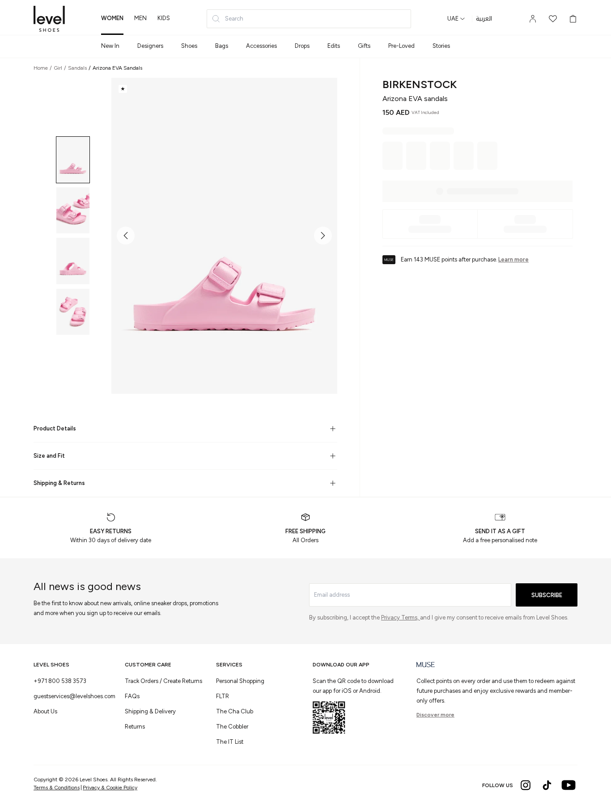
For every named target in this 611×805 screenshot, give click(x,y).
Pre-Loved (401, 45)
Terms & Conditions (57, 787)
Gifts (364, 45)
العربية (484, 18)
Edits (333, 45)
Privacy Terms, (400, 617)
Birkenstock (419, 84)
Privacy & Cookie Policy (110, 787)
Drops (302, 45)
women (112, 18)
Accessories (261, 45)
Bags (221, 45)
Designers (150, 45)
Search (234, 18)
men (140, 18)
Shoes (189, 45)
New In (110, 45)
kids (163, 18)
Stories (441, 45)
